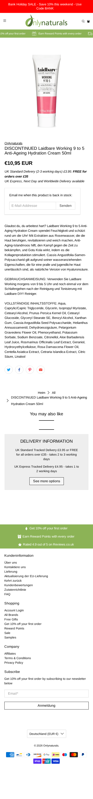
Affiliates (10, 653)
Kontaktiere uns (15, 567)
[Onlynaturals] (46, 21)
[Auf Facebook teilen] (19, 370)
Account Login (14, 610)
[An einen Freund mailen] (41, 370)
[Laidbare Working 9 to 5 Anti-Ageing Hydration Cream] (47, 86)
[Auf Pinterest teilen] (30, 370)
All (53, 392)
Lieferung (10, 571)
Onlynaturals (13, 143)
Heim (41, 392)
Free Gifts (11, 619)
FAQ (7, 594)
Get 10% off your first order (23, 624)
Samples (10, 637)
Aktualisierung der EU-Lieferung (26, 576)
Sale (7, 633)
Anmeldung (46, 705)
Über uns (10, 562)
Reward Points (14, 628)
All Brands (11, 615)
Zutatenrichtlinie (15, 589)
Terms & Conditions (17, 658)
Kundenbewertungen (18, 585)
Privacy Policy (13, 662)
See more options (46, 481)
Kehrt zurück (13, 580)
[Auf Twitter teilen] (9, 370)
